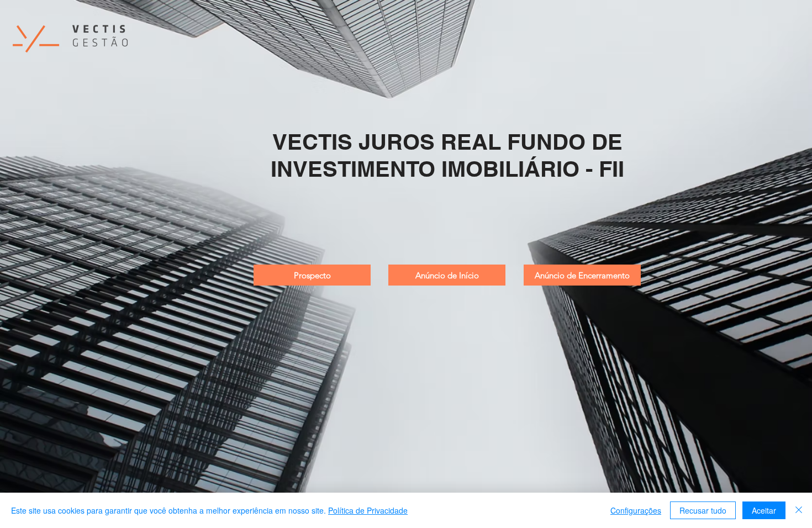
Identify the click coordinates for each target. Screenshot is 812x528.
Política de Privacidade (368, 510)
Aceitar (764, 510)
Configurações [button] (635, 510)
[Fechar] (798, 510)
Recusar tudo (702, 510)
